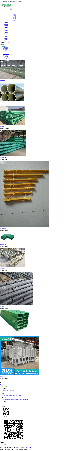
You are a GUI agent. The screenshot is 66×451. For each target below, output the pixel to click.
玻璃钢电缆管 (2, 126)
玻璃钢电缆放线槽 (3, 157)
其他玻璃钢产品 (6, 58)
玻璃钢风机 (4, 395)
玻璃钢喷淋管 (2, 268)
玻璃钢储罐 (5, 50)
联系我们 (14, 19)
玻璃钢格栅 (5, 49)
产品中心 (14, 14)
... (0, 381)
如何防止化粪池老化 (10, 399)
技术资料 (14, 16)
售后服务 (14, 18)
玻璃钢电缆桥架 (6, 54)
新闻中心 (14, 17)
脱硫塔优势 (4, 399)
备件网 (5, 444)
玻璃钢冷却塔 (5, 57)
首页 (5, 42)
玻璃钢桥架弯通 (3, 244)
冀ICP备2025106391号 (27, 447)
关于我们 (14, 20)
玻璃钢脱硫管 (2, 306)
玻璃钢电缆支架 (3, 228)
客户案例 (14, 15)
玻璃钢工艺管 (2, 80)
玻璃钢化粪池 (5, 48)
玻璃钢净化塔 (5, 55)
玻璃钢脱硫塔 (5, 47)
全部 (3, 46)
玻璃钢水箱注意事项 (18, 399)
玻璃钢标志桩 (5, 56)
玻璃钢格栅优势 (25, 399)
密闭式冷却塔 (2, 376)
